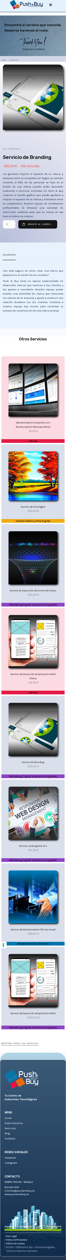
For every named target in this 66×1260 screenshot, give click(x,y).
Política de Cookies (15, 1243)
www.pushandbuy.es (17, 1194)
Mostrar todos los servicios (20, 1043)
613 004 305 (12, 1187)
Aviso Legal (11, 1236)
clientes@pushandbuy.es (20, 1190)
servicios (14, 60)
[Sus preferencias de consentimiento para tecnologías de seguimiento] (3, 945)
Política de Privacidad (16, 1239)
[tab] (9, 255)
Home (3, 60)
